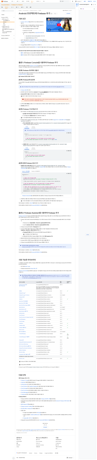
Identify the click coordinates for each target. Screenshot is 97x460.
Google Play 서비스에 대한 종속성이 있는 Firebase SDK (32, 41)
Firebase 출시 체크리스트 (28, 418)
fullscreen (93, 4)
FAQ (56, 448)
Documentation (5, 5)
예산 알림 (39, 412)
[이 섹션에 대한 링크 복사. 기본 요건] (27, 19)
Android (30, 453)
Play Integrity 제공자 (24, 305)
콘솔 (23, 90)
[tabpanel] (47, 136)
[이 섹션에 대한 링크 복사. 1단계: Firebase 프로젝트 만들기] (40, 70)
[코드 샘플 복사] (71, 133)
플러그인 (23, 311)
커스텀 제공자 (23, 301)
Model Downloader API (25, 342)
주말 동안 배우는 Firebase (26, 408)
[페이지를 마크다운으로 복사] (55, 14)
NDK (22, 325)
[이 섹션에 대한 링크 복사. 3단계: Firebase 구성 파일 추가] (39, 109)
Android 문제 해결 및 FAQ (37, 205)
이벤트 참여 (38, 446)
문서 (32, 1)
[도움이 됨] (69, 10)
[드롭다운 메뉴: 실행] (19, 1)
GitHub (17, 446)
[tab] (26, 127)
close (95, 4)
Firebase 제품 (42, 167)
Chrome (35, 453)
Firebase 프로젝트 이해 (23, 74)
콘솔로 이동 (90, 1)
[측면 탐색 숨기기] (13, 458)
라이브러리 (18, 444)
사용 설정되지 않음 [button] (36, 171)
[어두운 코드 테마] (69, 133)
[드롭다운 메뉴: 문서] (34, 1)
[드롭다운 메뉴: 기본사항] (9, 7)
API (22, 309)
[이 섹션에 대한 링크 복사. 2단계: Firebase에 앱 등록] (36, 80)
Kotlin (26, 266)
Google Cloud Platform (49, 453)
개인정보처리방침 (22, 457)
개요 (2, 7)
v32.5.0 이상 (50, 275)
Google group (58, 443)
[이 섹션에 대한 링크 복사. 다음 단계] (27, 375)
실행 (17, 1)
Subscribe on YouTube (40, 444)
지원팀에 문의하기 (59, 439)
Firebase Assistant (22, 216)
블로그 (85, 1)
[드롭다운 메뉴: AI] (13, 7)
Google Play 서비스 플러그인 (24, 354)
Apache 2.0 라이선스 (61, 429)
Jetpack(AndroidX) (39, 32)
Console (33, 65)
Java (29, 266)
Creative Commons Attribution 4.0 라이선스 (37, 429)
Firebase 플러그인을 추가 (52, 130)
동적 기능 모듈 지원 (22, 331)
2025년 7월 (31, 276)
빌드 (12, 1)
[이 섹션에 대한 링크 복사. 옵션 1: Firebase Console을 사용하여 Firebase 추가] (59, 62)
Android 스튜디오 (24, 21)
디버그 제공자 (23, 303)
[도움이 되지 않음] (71, 10)
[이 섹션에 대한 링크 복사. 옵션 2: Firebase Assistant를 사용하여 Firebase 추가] (60, 213)
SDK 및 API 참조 (19, 441)
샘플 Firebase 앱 (24, 404)
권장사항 (58, 86)
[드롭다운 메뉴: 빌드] (14, 1)
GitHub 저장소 (33, 268)
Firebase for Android (16, 5)
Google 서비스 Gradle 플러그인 (59, 119)
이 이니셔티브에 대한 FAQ (32, 278)
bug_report (91, 4)
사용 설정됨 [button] (26, 171)
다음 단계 (31, 203)
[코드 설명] (67, 133)
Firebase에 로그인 (34, 44)
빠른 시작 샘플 (36, 47)
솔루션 (23, 1)
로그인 (94, 1)
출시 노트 (57, 444)
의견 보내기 (68, 13)
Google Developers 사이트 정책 (27, 430)
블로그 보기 (38, 439)
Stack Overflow (58, 441)
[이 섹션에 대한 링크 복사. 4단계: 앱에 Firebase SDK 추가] (39, 163)
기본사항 (6, 7)
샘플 (30, 7)
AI (11, 7)
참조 (27, 7)
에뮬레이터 (32, 40)
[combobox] (65, 1)
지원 (43, 1)
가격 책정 (27, 1)
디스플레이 (24, 336)
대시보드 (35, 414)
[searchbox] (7, 11)
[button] (6, 17)
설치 (21, 340)
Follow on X (38, 443)
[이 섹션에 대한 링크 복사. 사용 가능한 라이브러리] (37, 260)
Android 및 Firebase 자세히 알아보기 (63, 400)
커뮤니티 (37, 1)
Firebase (20, 10)
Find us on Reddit (39, 441)
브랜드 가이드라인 (59, 446)
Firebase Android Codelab (26, 406)
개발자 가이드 (18, 439)
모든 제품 (56, 453)
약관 (17, 457)
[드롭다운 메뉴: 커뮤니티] (40, 1)
